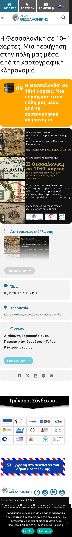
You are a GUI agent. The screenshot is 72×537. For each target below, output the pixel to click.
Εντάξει (28, 531)
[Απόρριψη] (67, 522)
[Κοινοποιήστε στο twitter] (27, 375)
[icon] (37, 494)
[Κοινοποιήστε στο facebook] (19, 375)
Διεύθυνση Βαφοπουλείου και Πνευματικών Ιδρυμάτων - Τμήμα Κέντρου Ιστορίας (29, 341)
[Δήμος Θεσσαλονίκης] (30, 18)
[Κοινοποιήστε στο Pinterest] (43, 375)
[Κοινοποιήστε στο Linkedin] (35, 375)
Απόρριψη (45, 531)
